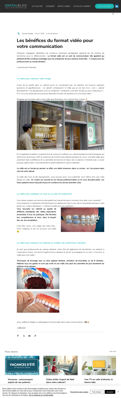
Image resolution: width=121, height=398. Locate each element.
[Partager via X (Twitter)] (24, 336)
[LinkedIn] (116, 6)
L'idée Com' (21, 328)
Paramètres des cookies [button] (79, 392)
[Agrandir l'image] (38, 278)
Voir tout (113, 351)
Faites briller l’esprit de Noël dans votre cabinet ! (60, 381)
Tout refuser (96, 392)
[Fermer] (118, 391)
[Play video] (60, 125)
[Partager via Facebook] (18, 336)
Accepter (110, 392)
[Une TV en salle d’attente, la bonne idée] (99, 365)
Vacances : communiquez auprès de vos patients (20, 381)
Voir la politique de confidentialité (41, 395)
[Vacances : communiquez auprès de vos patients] (22, 365)
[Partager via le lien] (35, 336)
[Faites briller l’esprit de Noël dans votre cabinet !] (60, 365)
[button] (64, 6)
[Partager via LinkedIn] (29, 336)
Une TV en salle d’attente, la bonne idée (98, 381)
